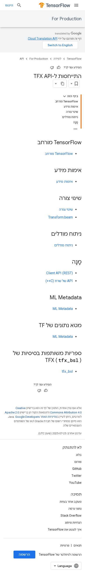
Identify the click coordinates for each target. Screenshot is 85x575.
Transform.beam (60, 217)
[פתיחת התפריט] (76, 5)
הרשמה (24, 554)
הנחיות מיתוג (73, 522)
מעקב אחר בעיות (71, 501)
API (22, 58)
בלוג (79, 455)
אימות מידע (64, 181)
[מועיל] (58, 67)
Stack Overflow (71, 515)
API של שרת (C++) (59, 281)
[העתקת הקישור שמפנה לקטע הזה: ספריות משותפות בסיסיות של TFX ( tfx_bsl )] (40, 360)
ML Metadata (63, 309)
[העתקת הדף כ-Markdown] (62, 83)
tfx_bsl (67, 371)
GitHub (77, 468)
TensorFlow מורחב (59, 154)
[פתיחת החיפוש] (19, 5)
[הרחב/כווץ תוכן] (64, 96)
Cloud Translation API (42, 38)
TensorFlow (74, 58)
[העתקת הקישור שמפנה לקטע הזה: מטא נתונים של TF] (34, 325)
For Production (67, 19)
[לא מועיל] (52, 67)
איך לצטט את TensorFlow (65, 529)
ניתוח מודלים (63, 245)
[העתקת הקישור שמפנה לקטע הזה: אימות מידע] (50, 170)
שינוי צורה (66, 209)
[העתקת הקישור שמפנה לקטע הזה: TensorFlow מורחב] (33, 142)
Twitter (76, 475)
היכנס (9, 5)
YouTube (75, 482)
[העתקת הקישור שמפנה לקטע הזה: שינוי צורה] (54, 198)
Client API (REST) (59, 273)
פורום (78, 461)
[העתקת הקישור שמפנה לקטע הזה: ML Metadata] (45, 298)
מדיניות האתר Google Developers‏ (36, 416)
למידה (57, 58)
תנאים (77, 545)
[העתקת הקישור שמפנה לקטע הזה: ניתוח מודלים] (46, 234)
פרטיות (64, 545)
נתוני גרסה (75, 508)
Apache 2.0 (12, 412)
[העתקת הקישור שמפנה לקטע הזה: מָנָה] (67, 262)
